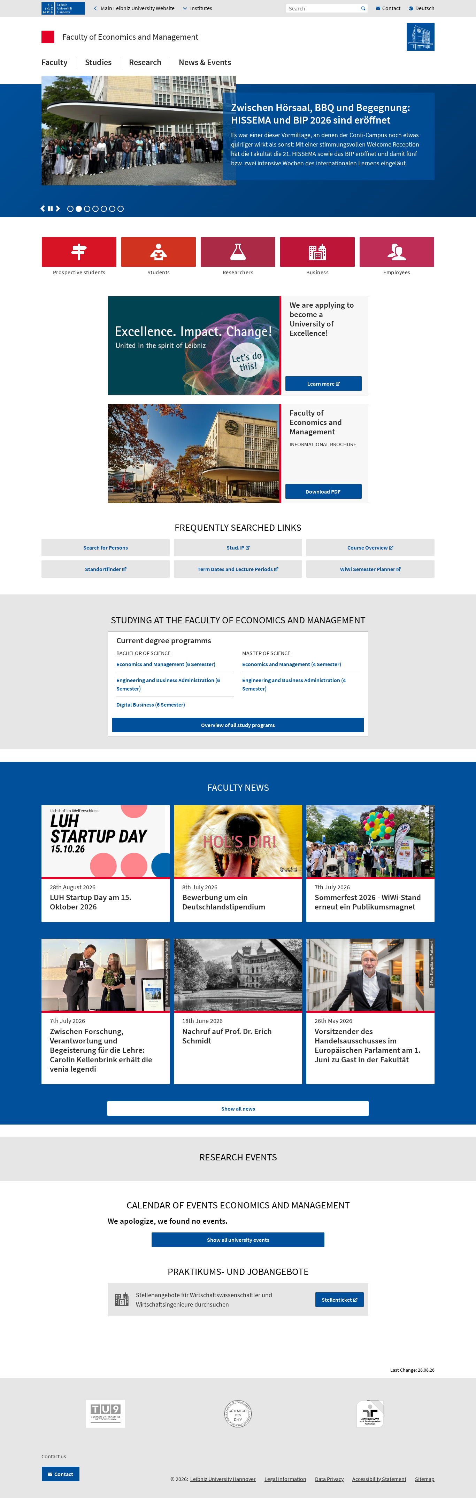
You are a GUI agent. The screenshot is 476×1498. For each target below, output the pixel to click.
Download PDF (323, 491)
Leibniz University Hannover (223, 1478)
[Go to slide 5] (112, 209)
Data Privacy (329, 1478)
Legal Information (285, 1478)
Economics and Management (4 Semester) (291, 664)
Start (363, 8)
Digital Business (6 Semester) (150, 704)
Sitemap (425, 1478)
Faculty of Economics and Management (130, 37)
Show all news (238, 1108)
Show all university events (238, 1239)
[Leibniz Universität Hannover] (63, 8)
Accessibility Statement (379, 1478)
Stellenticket (337, 1299)
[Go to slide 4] (104, 209)
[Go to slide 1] (79, 209)
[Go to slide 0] (70, 209)
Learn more (321, 383)
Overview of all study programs (238, 725)
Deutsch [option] (425, 8)
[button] (42, 208)
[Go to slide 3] (95, 209)
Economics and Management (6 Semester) (165, 664)
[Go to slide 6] (120, 209)
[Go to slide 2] (87, 209)
